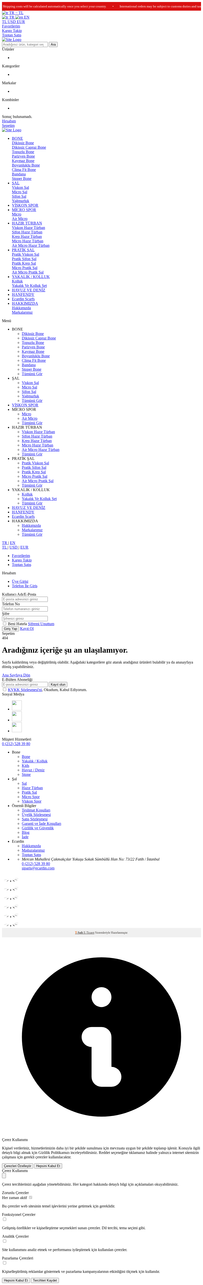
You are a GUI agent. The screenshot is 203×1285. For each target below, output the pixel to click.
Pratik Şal (29, 792)
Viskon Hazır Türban (28, 227)
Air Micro (19, 219)
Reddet (104, 1152)
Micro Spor (31, 797)
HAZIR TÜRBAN (27, 223)
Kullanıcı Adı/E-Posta (19, 594)
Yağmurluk (20, 201)
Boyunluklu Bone (26, 165)
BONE (17, 138)
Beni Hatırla (18, 624)
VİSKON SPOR (25, 205)
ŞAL (16, 183)
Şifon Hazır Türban (27, 232)
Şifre (5, 614)
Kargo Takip (12, 30)
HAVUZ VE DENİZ (28, 290)
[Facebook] (17, 720)
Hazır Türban (32, 788)
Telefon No (11, 604)
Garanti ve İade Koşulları (41, 823)
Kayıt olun (58, 684)
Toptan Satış (11, 35)
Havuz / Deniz (33, 770)
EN (26, 17)
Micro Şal (19, 192)
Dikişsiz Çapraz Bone (29, 147)
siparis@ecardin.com (38, 868)
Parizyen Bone (23, 156)
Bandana (19, 174)
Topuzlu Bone (23, 152)
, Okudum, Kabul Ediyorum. (47, 690)
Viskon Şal (20, 187)
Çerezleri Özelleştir (17, 1166)
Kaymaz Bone (23, 161)
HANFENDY (23, 294)
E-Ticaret (89, 932)
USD (12, 22)
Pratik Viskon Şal (25, 254)
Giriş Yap (10, 629)
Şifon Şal (19, 196)
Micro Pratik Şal (24, 268)
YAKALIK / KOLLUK (31, 277)
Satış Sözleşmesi (35, 819)
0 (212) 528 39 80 (16, 744)
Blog (25, 832)
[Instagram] (17, 709)
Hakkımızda (21, 308)
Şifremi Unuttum (41, 624)
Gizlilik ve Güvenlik (38, 828)
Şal (24, 783)
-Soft (79, 932)
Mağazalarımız (33, 850)
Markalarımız (22, 312)
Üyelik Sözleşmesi (36, 814)
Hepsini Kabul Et (48, 1166)
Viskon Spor (31, 801)
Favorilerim (11, 26)
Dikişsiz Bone (23, 143)
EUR (21, 22)
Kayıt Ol (27, 628)
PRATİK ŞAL (23, 250)
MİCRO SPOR (24, 210)
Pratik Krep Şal (24, 263)
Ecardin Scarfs (23, 299)
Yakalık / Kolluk (35, 761)
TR (11, 17)
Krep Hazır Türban (27, 236)
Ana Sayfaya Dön (16, 675)
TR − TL (16, 13)
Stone (26, 774)
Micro (16, 214)
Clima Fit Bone (24, 170)
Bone (26, 756)
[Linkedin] (17, 731)
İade (25, 837)
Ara (53, 44)
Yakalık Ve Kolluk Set (29, 285)
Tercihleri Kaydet (45, 1280)
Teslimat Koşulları (36, 810)
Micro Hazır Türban (27, 241)
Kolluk (17, 281)
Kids (25, 765)
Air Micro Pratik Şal (28, 272)
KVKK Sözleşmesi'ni (25, 690)
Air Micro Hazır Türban (31, 245)
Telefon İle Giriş (24, 586)
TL (5, 22)
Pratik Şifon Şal (24, 259)
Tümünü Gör (32, 374)
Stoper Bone (21, 178)
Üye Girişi (20, 581)
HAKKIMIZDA (25, 303)
